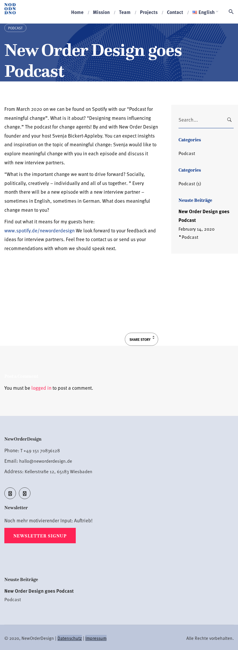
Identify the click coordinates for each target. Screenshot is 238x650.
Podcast (15, 28)
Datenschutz (69, 638)
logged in (41, 387)
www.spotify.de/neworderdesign (39, 230)
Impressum (96, 638)
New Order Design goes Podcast (39, 590)
